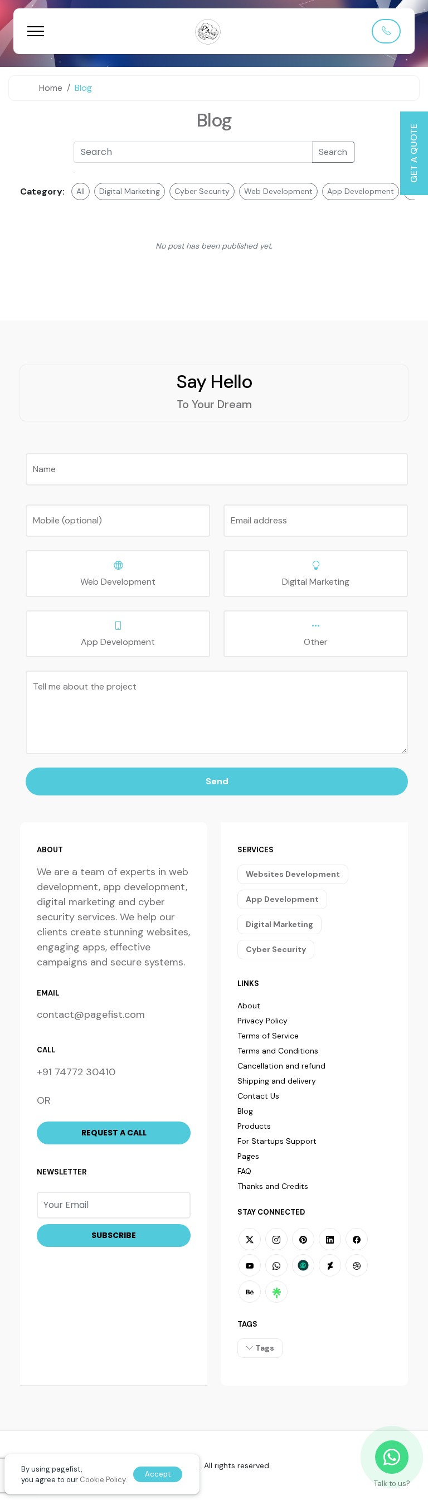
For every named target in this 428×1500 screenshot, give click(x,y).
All (80, 191)
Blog (214, 120)
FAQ (244, 1171)
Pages (248, 1156)
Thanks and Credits (272, 1186)
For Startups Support (277, 1141)
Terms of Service (268, 1036)
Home (50, 88)
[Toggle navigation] (35, 31)
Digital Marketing (129, 191)
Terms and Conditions (277, 1051)
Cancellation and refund (281, 1066)
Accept (158, 1474)
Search (333, 152)
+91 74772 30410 (76, 1072)
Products (254, 1126)
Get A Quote (414, 153)
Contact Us (258, 1096)
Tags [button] (264, 1348)
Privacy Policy (262, 1021)
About (248, 1006)
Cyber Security (202, 191)
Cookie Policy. (103, 1479)
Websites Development (293, 874)
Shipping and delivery (276, 1081)
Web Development (278, 191)
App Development (360, 191)
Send (217, 781)
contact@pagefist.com (91, 1014)
